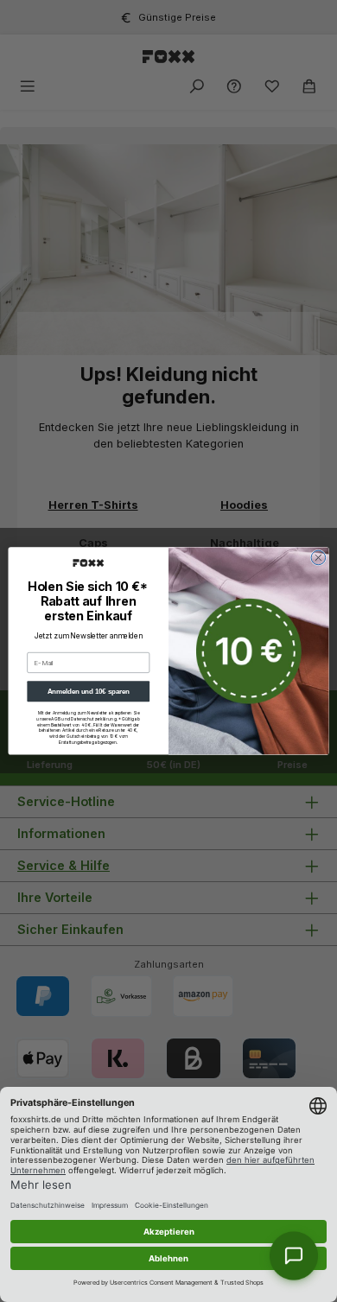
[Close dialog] (318, 557)
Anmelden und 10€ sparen (89, 691)
